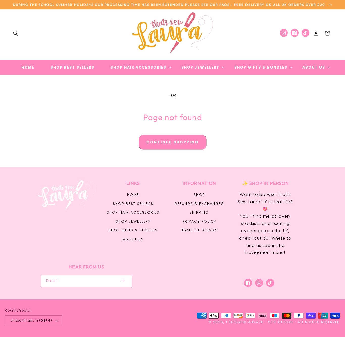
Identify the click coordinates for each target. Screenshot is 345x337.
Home (133, 194)
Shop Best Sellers (133, 203)
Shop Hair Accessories (133, 212)
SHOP (199, 194)
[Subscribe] (123, 281)
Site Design (280, 322)
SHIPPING (199, 212)
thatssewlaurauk (244, 322)
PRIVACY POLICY (199, 221)
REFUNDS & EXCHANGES (199, 203)
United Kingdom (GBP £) (31, 320)
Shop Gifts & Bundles (133, 230)
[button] (15, 33)
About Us (133, 239)
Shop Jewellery (133, 221)
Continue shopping (172, 142)
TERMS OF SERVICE (199, 230)
